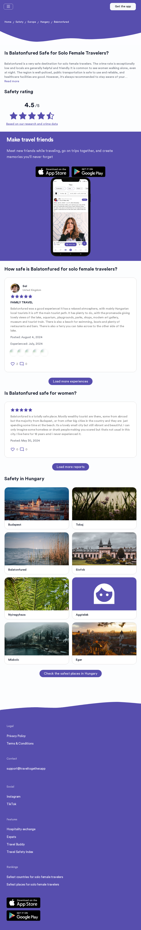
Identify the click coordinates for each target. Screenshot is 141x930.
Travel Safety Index (20, 851)
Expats (11, 836)
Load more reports (71, 466)
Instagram (14, 796)
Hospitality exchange (21, 829)
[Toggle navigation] (8, 7)
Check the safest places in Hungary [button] (70, 673)
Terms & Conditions (20, 743)
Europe (32, 22)
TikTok (11, 804)
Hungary (45, 22)
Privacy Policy (16, 736)
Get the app (123, 6)
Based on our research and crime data (32, 123)
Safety (19, 22)
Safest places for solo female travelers (33, 884)
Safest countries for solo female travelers (35, 877)
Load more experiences (70, 381)
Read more (11, 81)
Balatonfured (61, 22)
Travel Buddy (16, 844)
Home (7, 22)
